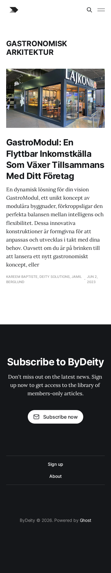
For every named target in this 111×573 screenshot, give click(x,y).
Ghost (86, 520)
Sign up (55, 464)
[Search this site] (89, 9)
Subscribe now (60, 417)
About (55, 476)
